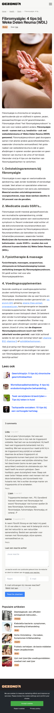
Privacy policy (35, 708)
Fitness (17, 619)
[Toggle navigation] (50, 4)
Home (4, 11)
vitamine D (12, 341)
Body (19, 11)
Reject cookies (19, 708)
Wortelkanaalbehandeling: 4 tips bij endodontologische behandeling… (30, 386)
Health (11, 11)
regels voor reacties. (32, 572)
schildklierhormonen (30, 341)
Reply (7, 488)
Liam (10, 493)
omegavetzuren (9, 306)
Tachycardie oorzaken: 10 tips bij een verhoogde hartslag (29, 409)
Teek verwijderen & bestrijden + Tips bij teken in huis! (29, 398)
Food (16, 665)
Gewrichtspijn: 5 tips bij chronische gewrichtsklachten (31, 375)
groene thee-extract (32, 303)
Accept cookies (27, 703)
